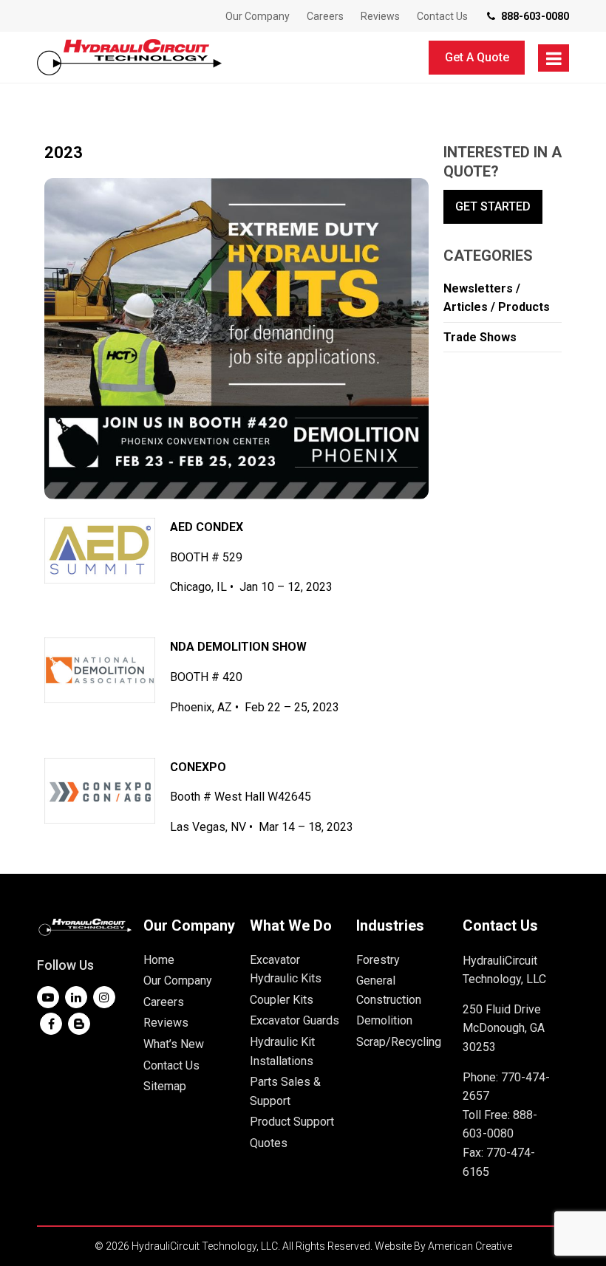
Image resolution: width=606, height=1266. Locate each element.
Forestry (378, 960)
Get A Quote (477, 57)
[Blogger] (79, 1024)
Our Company (177, 981)
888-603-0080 (535, 16)
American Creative (470, 1246)
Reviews (165, 1023)
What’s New (173, 1044)
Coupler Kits (281, 1000)
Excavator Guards (294, 1020)
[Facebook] (51, 1024)
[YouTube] (48, 997)
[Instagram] (104, 997)
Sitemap (164, 1086)
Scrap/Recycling (398, 1042)
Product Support (292, 1122)
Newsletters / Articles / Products (496, 298)
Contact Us (171, 1065)
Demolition (384, 1020)
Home (158, 960)
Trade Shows (480, 337)
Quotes (268, 1143)
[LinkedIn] (76, 997)
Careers (163, 1002)
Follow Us (65, 965)
